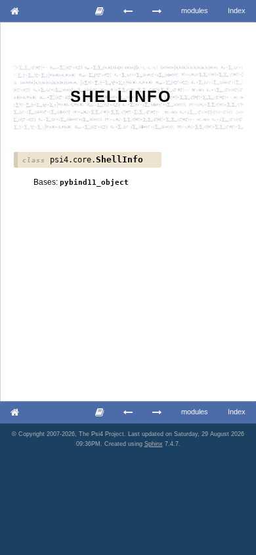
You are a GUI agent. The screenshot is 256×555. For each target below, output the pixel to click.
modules (194, 10)
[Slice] (157, 11)
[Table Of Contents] (99, 11)
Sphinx (153, 444)
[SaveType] (128, 11)
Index (236, 10)
